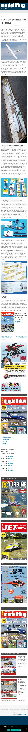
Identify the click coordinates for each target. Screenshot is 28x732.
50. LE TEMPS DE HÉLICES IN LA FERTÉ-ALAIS (21, 337)
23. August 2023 (5, 25)
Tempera (20, 714)
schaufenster (19, 25)
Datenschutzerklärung (16, 730)
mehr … (19, 667)
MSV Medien (14, 712)
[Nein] (26, 728)
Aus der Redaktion (6, 14)
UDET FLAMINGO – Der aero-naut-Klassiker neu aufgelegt (6, 338)
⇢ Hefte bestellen (5, 439)
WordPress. (25, 714)
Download (10, 456)
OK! (8, 730)
